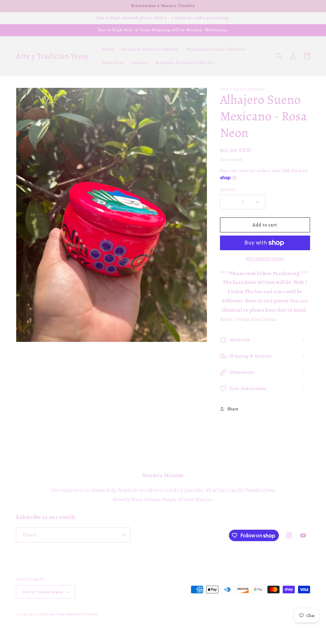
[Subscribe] (123, 534)
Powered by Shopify (82, 614)
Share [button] (232, 409)
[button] (279, 56)
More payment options (265, 258)
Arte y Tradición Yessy (47, 614)
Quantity (228, 189)
